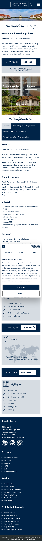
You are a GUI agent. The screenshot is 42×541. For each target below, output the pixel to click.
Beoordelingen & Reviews (13, 529)
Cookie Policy (9, 487)
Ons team (7, 461)
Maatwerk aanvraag (11, 498)
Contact (7, 463)
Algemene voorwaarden (12, 492)
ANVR (6, 466)
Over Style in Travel (11, 458)
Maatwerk (26, 372)
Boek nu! (27, 62)
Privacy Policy (8, 484)
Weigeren (21, 293)
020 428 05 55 (20, 3)
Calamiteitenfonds (10, 472)
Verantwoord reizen (11, 516)
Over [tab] (34, 252)
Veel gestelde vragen (11, 524)
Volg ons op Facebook (12, 518)
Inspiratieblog (9, 527)
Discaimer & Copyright (12, 489)
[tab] (6, 126)
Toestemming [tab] (7, 252)
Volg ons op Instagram (12, 521)
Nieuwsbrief (8, 501)
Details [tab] (21, 252)
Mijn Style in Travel (10, 495)
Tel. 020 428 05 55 (8, 435)
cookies (30, 263)
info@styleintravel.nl (9, 432)
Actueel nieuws (9, 513)
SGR (5, 469)
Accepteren (21, 287)
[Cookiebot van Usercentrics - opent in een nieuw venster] (31, 246)
